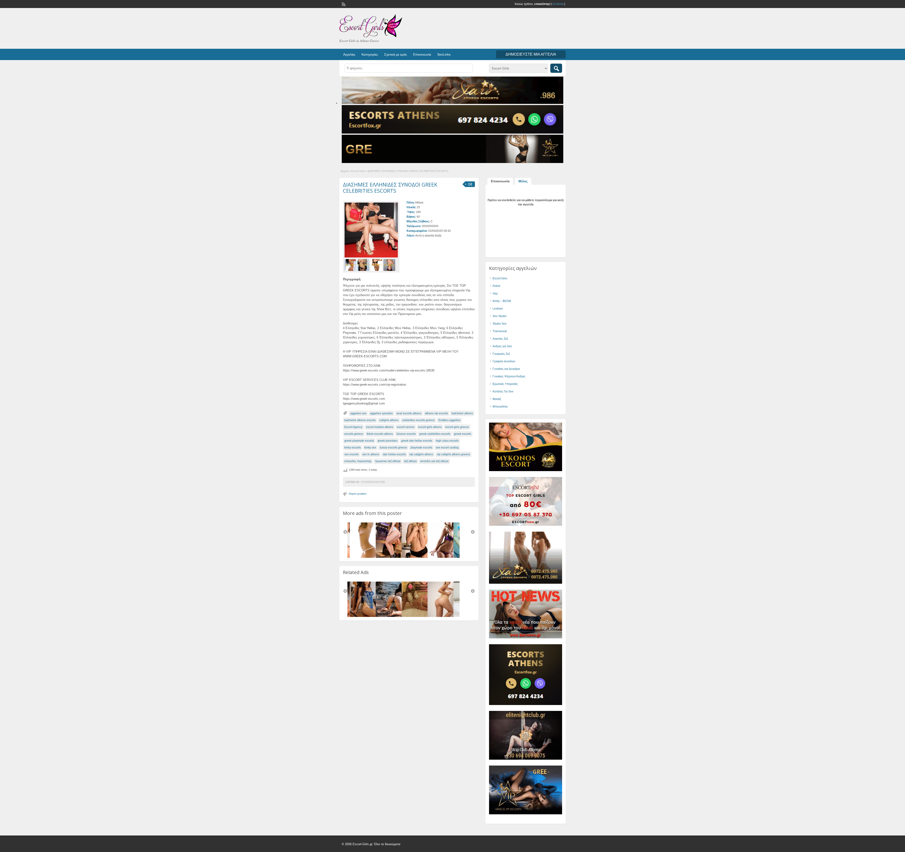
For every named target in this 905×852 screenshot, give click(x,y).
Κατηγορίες (370, 54)
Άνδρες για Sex (502, 346)
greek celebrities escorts (434, 434)
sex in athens (370, 454)
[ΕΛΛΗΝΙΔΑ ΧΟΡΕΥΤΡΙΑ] (368, 556)
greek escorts (462, 434)
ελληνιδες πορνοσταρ (357, 461)
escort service (406, 427)
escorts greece (353, 434)
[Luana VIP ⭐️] (420, 616)
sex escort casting (447, 447)
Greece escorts (406, 434)
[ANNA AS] (446, 616)
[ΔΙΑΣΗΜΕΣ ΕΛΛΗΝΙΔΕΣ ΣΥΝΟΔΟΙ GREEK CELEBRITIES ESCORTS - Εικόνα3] (376, 264)
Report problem (357, 493)
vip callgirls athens (421, 454)
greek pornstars (388, 440)
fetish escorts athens (380, 434)
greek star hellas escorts (416, 440)
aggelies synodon (381, 413)
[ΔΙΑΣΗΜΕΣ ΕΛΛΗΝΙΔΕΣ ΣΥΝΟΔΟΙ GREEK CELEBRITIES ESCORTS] (371, 230)
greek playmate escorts (359, 440)
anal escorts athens (408, 413)
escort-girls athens (430, 427)
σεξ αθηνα (410, 461)
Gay (495, 293)
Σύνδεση (558, 4)
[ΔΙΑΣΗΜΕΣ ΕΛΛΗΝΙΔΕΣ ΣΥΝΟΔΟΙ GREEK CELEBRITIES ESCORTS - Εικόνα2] (364, 264)
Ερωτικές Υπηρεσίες (505, 384)
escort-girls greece (457, 427)
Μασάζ (497, 399)
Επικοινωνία (422, 54)
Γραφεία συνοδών (504, 361)
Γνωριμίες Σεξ (501, 353)
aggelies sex (358, 413)
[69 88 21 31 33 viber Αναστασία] (394, 616)
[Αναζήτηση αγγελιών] (556, 68)
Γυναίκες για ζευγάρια (506, 369)
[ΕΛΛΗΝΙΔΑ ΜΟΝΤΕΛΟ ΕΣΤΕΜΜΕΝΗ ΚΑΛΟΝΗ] (420, 556)
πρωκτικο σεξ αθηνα (387, 461)
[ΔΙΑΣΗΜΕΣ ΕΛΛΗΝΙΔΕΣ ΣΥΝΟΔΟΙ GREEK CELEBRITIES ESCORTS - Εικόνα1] (351, 264)
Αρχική (344, 171)
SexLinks (444, 54)
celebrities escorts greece (418, 420)
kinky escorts (352, 447)
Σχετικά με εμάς (395, 54)
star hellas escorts (394, 454)
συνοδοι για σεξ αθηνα (434, 461)
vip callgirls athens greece (453, 454)
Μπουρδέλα (500, 406)
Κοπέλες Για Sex (503, 391)
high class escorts (447, 440)
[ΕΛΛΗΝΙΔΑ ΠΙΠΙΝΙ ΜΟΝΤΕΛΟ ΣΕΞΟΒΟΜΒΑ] (446, 556)
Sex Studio (499, 316)
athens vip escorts (436, 413)
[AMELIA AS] (368, 616)
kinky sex (370, 447)
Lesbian (498, 308)
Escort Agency (353, 427)
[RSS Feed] (343, 4)
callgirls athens (389, 420)
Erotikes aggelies (449, 420)
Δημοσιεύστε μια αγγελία (531, 54)
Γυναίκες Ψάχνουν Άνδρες (509, 376)
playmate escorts (421, 447)
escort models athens (379, 427)
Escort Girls (358, 171)
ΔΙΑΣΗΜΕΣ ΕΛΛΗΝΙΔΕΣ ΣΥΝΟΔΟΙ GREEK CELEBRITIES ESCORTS (390, 187)
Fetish (496, 286)
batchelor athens (462, 413)
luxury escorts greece (393, 447)
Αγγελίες (349, 54)
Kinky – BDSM (502, 301)
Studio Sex (499, 323)
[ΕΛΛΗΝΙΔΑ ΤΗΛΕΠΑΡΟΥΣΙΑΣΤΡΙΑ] (394, 556)
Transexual (500, 331)
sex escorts (351, 454)
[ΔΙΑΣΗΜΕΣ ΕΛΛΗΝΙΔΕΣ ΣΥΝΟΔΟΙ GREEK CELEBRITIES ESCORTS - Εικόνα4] (389, 264)
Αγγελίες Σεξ (500, 338)
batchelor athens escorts (360, 420)
